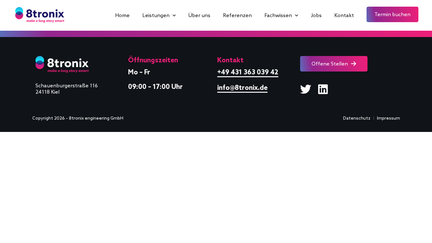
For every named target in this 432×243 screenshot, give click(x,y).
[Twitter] (305, 89)
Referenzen (237, 15)
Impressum (388, 118)
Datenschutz (356, 118)
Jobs (316, 15)
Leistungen (156, 15)
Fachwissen (278, 15)
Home (122, 15)
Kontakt (344, 15)
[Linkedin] (323, 89)
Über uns (199, 15)
